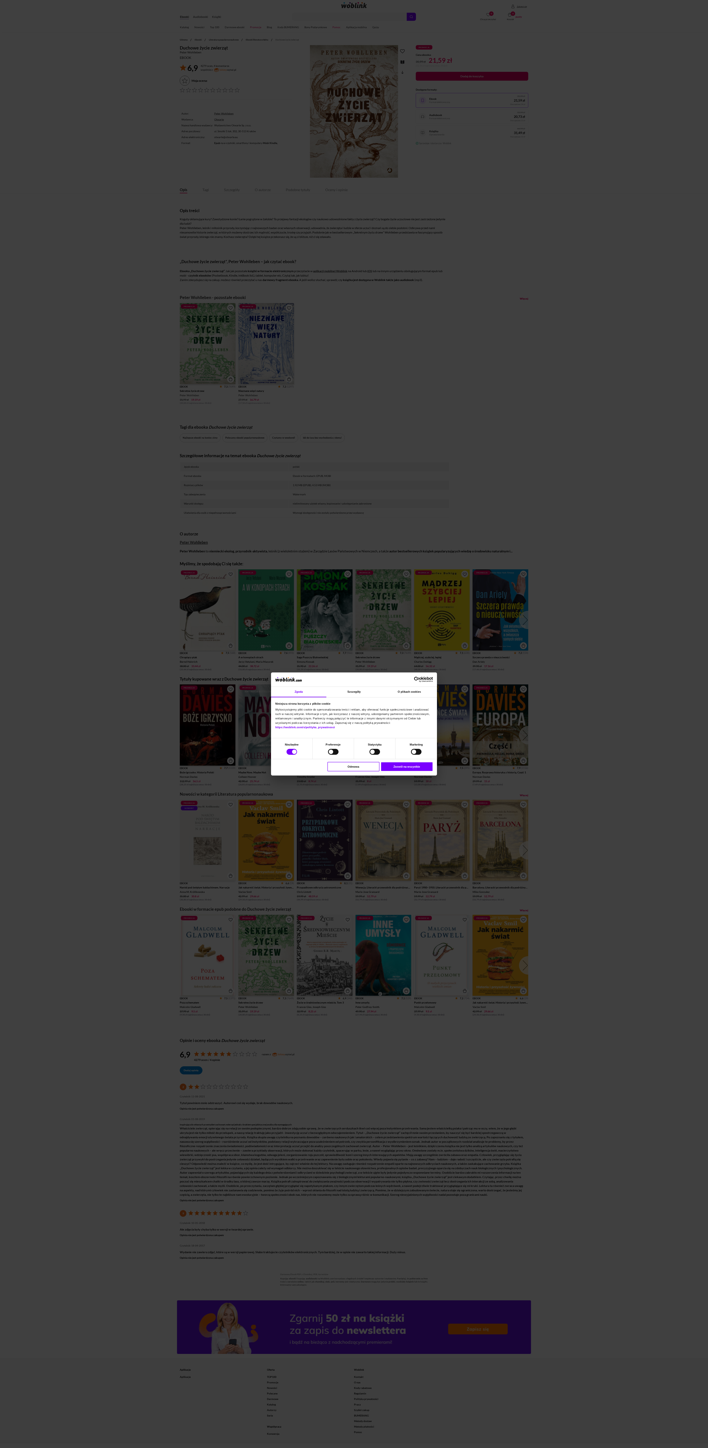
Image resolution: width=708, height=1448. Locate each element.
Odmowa (353, 766)
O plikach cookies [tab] (409, 691)
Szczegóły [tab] (354, 691)
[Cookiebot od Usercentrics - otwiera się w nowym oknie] (417, 679)
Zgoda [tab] (299, 691)
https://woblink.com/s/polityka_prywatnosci (305, 727)
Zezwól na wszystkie (406, 766)
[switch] (333, 752)
